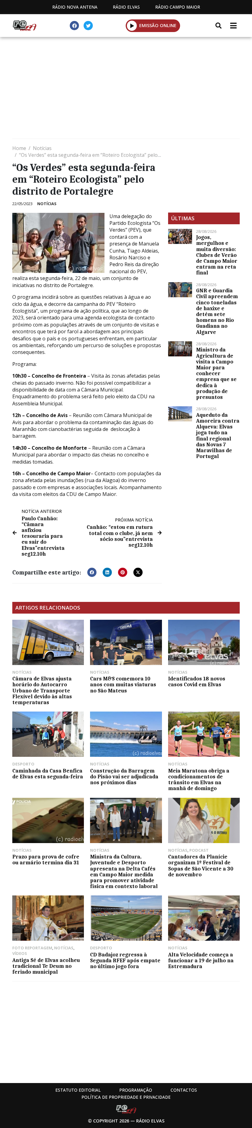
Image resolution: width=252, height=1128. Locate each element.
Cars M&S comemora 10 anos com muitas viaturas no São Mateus (123, 684)
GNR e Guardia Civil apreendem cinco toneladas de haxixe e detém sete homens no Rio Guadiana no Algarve (217, 311)
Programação (135, 1090)
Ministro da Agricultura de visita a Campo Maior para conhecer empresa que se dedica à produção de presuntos (216, 373)
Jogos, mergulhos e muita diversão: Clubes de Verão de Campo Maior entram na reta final (216, 255)
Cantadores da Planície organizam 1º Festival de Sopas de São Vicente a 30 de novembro (200, 866)
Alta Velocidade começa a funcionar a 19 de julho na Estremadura (201, 960)
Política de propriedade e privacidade (126, 1097)
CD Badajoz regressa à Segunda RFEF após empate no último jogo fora (125, 960)
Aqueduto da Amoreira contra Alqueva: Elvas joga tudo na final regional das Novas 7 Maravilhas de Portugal (217, 435)
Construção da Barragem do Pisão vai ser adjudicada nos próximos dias (124, 776)
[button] (132, 25)
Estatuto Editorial (78, 1090)
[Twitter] (88, 25)
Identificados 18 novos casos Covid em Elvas (196, 682)
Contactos (184, 1090)
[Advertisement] (126, 89)
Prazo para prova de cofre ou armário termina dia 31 (45, 860)
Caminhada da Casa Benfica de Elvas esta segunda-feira (47, 774)
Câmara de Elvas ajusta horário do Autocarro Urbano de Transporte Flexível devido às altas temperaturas (42, 690)
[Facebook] (74, 25)
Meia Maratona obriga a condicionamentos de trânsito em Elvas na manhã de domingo (198, 780)
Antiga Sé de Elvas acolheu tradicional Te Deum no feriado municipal (46, 966)
